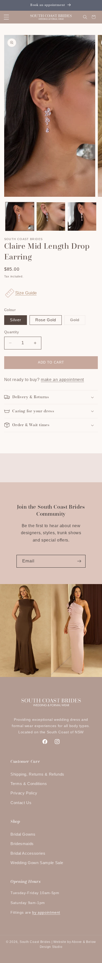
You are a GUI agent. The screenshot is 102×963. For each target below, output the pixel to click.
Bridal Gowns (23, 834)
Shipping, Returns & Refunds (37, 774)
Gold (77, 321)
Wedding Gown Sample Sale (36, 863)
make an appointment (62, 379)
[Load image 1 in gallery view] (19, 216)
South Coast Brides (35, 941)
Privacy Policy (23, 793)
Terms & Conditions (28, 784)
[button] (6, 17)
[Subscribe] (79, 561)
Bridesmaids (22, 844)
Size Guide (26, 292)
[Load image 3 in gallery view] (82, 216)
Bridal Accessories (27, 853)
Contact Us (20, 803)
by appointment (46, 912)
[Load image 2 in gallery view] (51, 216)
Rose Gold (45, 320)
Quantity (11, 332)
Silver (15, 320)
